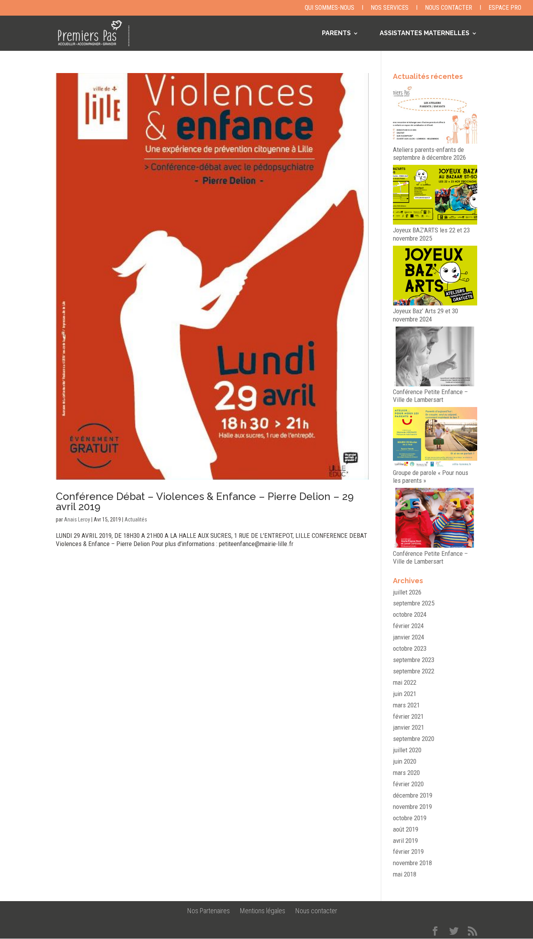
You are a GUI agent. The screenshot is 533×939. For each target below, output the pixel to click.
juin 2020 (404, 761)
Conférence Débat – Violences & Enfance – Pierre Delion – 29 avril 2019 (205, 501)
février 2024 (408, 626)
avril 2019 (405, 840)
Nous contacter (448, 8)
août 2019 (405, 829)
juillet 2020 (407, 750)
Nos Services (390, 8)
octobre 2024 (409, 614)
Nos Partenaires (208, 911)
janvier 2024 (408, 637)
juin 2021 (404, 694)
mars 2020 (406, 773)
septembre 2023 (413, 660)
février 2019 (408, 851)
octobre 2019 (409, 818)
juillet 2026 (407, 592)
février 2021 (408, 716)
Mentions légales (262, 911)
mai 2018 (404, 874)
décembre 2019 (412, 795)
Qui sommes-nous (329, 8)
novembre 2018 (412, 863)
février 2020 (408, 784)
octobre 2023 (409, 648)
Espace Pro (505, 8)
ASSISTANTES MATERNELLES (424, 33)
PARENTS (336, 33)
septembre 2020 (413, 739)
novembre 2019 (412, 806)
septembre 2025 (413, 603)
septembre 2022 (413, 671)
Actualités (135, 519)
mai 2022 (404, 682)
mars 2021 (406, 705)
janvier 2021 (408, 727)
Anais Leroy (77, 519)
